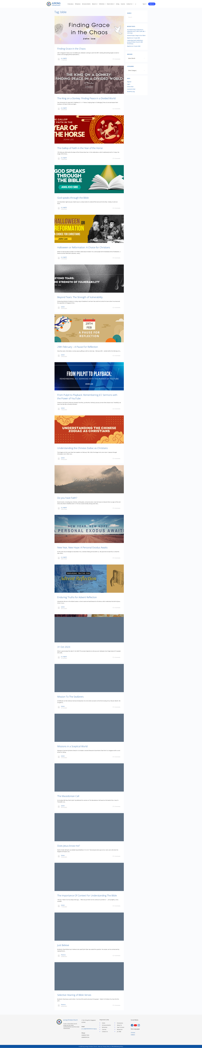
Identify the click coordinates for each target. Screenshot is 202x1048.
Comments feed (131, 89)
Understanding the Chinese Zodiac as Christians (82, 448)
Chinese (133, 1032)
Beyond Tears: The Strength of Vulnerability (80, 297)
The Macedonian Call (68, 796)
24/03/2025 (64, 209)
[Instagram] (138, 1025)
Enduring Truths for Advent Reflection (77, 597)
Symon (63, 307)
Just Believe (63, 945)
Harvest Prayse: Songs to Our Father (136, 35)
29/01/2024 (64, 509)
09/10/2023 (64, 807)
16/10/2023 (64, 757)
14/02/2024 (64, 409)
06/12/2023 (64, 608)
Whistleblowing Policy (117, 1046)
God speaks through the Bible (73, 197)
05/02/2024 (64, 459)
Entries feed (130, 86)
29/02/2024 (64, 356)
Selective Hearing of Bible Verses (74, 995)
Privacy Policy (106, 1046)
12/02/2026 (64, 159)
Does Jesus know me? (68, 845)
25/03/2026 (64, 109)
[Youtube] (135, 1025)
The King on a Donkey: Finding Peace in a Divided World (86, 98)
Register (129, 81)
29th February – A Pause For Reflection (77, 346)
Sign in (144, 4)
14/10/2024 (64, 259)
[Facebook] (132, 1025)
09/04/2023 (64, 1006)
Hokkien (133, 1034)
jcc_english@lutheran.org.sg (89, 1028)
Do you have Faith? (67, 497)
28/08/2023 (64, 956)
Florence (63, 955)
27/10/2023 (64, 708)
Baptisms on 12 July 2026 (133, 38)
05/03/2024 (64, 308)
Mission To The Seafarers (70, 696)
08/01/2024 (64, 559)
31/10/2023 (64, 658)
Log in (128, 84)
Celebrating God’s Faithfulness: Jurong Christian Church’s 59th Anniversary (135, 42)
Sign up (152, 4)
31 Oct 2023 (63, 646)
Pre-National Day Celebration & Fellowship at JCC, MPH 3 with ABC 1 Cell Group (136, 31)
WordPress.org (131, 91)
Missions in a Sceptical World (72, 746)
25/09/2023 (64, 857)
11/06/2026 (64, 60)
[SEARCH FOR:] (136, 17)
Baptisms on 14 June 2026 (133, 46)
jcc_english (64, 58)
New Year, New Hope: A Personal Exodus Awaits (82, 547)
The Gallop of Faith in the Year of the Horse (80, 148)
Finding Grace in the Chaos (71, 48)
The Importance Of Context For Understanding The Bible (87, 895)
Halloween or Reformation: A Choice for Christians (83, 247)
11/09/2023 (64, 907)
